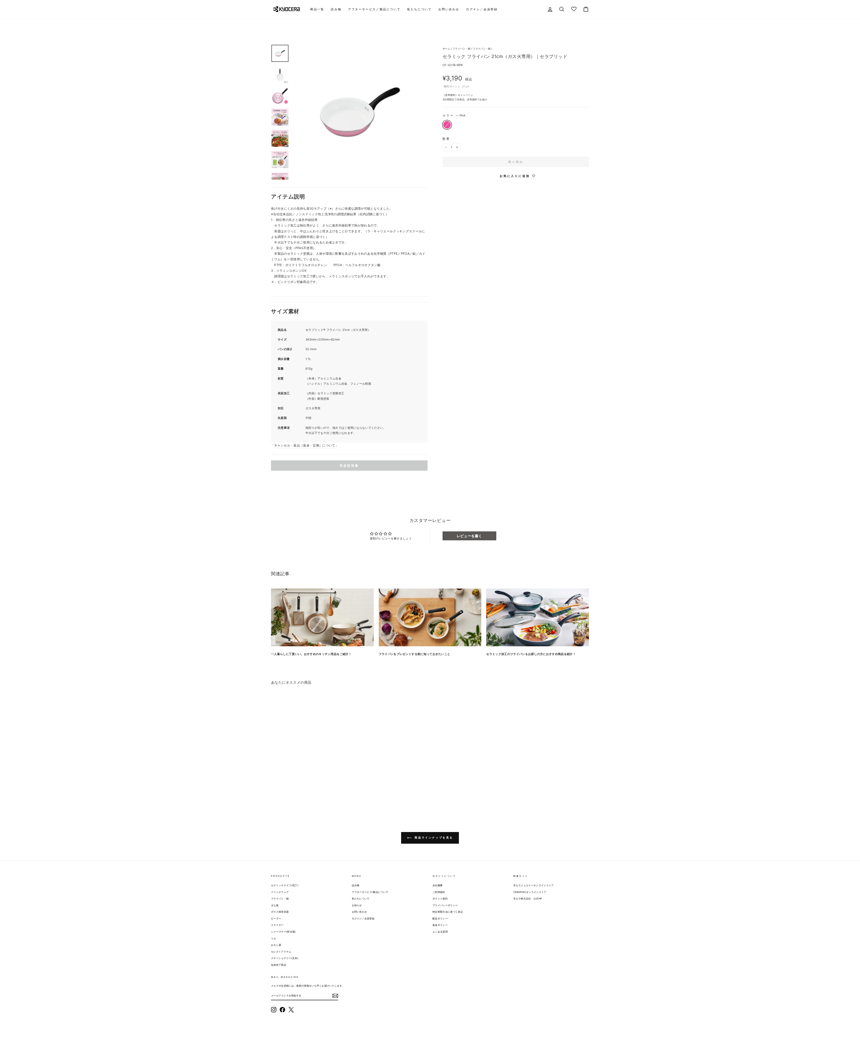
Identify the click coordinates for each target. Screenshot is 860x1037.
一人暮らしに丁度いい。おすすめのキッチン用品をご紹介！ (311, 654)
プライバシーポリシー (445, 905)
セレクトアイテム (281, 951)
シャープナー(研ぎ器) (283, 931)
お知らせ (357, 905)
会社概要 (437, 885)
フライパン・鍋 (461, 48)
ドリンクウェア (280, 892)
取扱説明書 (349, 465)
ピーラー (276, 918)
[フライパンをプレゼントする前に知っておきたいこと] (430, 617)
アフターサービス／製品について (374, 9)
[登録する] (335, 995)
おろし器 (276, 944)
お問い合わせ (448, 9)
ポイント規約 (440, 898)
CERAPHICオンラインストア (529, 892)
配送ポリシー (440, 918)
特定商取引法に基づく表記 (447, 911)
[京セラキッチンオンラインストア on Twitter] (291, 1009)
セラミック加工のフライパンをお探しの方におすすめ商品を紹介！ (531, 654)
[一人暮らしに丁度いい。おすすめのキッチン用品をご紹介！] (322, 617)
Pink (447, 124)
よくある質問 (440, 931)
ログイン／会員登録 (481, 9)
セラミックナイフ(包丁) (284, 885)
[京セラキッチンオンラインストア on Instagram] (273, 1009)
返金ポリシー (440, 925)
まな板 (275, 905)
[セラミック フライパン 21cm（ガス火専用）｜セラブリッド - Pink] (274, 794)
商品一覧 (317, 9)
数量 (446, 138)
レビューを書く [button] (469, 536)
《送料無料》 (450, 95)
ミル (273, 938)
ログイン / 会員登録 (363, 918)
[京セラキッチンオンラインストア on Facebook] (282, 1009)
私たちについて (419, 9)
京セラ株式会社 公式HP (527, 898)
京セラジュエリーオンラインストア (533, 885)
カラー (454, 115)
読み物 (336, 9)
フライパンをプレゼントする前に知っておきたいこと (414, 654)
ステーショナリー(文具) (284, 958)
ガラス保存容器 (280, 911)
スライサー (277, 925)
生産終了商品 (278, 964)
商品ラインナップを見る (433, 837)
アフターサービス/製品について (370, 892)
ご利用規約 (438, 892)
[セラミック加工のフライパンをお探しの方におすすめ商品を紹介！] (537, 617)
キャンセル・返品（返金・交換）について (304, 445)
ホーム (446, 48)
